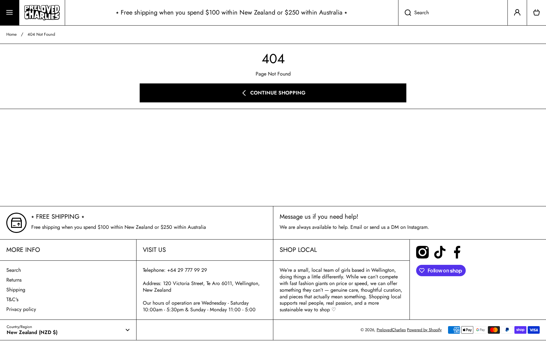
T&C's (12, 299)
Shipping (15, 289)
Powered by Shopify (424, 330)
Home (11, 34)
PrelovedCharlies (391, 330)
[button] (536, 12)
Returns (13, 279)
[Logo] (42, 12)
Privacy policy (21, 309)
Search (13, 270)
